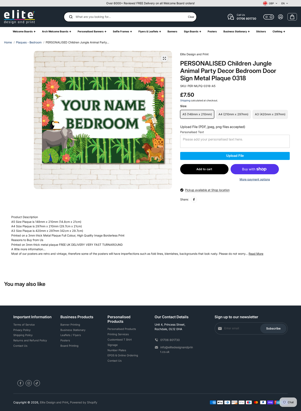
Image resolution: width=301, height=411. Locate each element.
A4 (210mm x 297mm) (233, 114)
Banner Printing (70, 324)
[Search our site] (71, 16)
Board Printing (69, 345)
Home (8, 42)
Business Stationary (72, 330)
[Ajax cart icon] (292, 16)
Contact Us (20, 345)
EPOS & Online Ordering (123, 355)
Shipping (185, 100)
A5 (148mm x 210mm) (197, 114)
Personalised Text (192, 132)
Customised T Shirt (120, 339)
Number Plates (117, 350)
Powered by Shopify (83, 402)
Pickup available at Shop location (207, 190)
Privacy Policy (22, 330)
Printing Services (118, 334)
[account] (280, 16)
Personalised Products (122, 329)
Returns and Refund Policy (30, 340)
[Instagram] (29, 383)
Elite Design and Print (54, 402)
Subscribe (273, 328)
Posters (65, 340)
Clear (191, 16)
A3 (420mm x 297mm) (270, 114)
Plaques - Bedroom (29, 42)
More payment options (255, 179)
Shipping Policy (23, 335)
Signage (113, 344)
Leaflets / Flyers (70, 335)
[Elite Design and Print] (19, 17)
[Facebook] (194, 199)
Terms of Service (24, 324)
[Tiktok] (37, 383)
